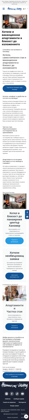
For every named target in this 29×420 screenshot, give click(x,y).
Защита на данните (12, 417)
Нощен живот (14, 406)
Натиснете (24, 414)
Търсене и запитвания (14, 326)
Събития (7, 399)
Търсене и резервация (14, 241)
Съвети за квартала (9, 402)
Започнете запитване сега (14, 276)
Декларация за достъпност (11, 414)
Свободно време (19, 399)
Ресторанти (22, 402)
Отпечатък (24, 417)
